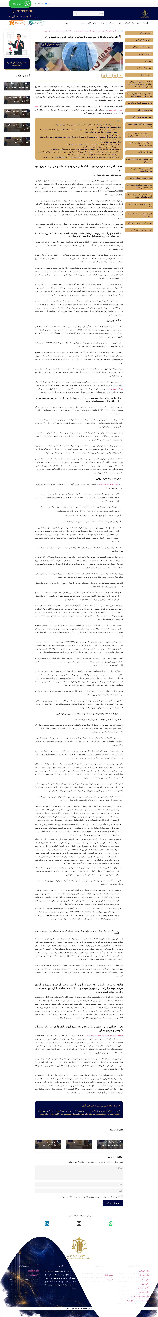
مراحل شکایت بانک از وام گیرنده (140, 103)
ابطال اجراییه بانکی (145, 152)
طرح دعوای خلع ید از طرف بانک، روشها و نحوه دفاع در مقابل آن (80, 1141)
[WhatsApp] (35, 3)
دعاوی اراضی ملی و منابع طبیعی (137, 1300)
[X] (42, 3)
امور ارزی (148, 61)
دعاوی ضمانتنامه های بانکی (142, 47)
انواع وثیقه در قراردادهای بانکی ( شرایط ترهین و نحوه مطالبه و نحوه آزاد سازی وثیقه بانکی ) (139, 84)
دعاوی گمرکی (144, 1271)
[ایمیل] (39, 3)
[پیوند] (23, 13)
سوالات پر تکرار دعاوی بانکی (141, 230)
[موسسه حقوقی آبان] (144, 14)
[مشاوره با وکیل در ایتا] (17, 23)
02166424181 (33, 1271)
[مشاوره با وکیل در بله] (35, 23)
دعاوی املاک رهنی (145, 54)
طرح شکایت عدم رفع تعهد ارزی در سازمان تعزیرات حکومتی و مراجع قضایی (91, 144)
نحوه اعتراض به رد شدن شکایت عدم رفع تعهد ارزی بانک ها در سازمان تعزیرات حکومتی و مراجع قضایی (81, 157)
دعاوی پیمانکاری (143, 1288)
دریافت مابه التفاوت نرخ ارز (108, 142)
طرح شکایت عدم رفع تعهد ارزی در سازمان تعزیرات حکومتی (100, 147)
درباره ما (109, 1279)
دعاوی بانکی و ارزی (110, 31)
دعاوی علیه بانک (146, 75)
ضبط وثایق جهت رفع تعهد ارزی (107, 127)
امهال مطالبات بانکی (145, 110)
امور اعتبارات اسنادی (144, 68)
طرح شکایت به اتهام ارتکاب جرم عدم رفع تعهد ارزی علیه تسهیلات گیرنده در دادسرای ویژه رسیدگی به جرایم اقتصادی (83, 149)
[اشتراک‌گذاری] (115, 76)
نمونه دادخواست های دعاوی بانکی (140, 223)
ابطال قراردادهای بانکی (143, 40)
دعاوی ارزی (145, 1284)
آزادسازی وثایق (112, 135)
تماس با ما (109, 1275)
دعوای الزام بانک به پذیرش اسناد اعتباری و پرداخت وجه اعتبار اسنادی (17, 138)
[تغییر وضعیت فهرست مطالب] (118, 121)
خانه (121, 31)
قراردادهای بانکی (146, 33)
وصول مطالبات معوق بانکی (142, 117)
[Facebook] (46, 3)
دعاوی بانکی (145, 1279)
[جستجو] (75, 13)
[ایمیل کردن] (120, 76)
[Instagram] (49, 3)
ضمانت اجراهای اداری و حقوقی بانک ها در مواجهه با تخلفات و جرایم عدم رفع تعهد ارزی (87, 124)
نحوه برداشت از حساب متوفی (141, 178)
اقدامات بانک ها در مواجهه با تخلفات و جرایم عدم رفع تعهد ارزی (67, 31)
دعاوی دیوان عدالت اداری (140, 1296)
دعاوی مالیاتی (144, 1292)
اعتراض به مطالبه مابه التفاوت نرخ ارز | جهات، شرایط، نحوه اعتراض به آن (110, 1141)
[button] (117, 23)
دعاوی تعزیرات (144, 1275)
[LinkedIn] (47, 1223)
